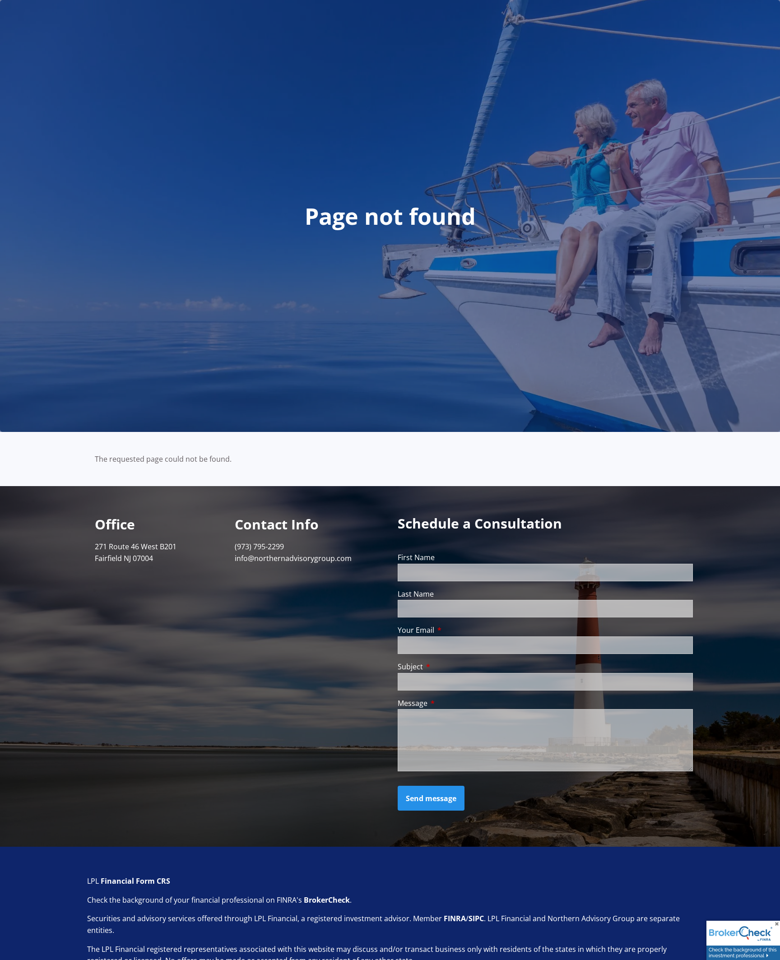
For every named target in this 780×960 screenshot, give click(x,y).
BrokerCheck (327, 900)
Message (449, 703)
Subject (447, 667)
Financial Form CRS (135, 881)
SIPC (476, 918)
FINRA (455, 918)
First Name (416, 557)
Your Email (452, 630)
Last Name (416, 594)
